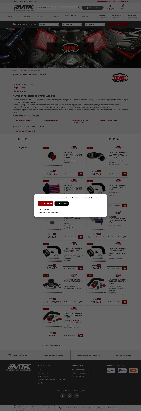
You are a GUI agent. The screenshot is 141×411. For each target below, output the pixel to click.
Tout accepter (45, 203)
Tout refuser (62, 203)
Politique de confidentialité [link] (48, 213)
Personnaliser (44, 209)
